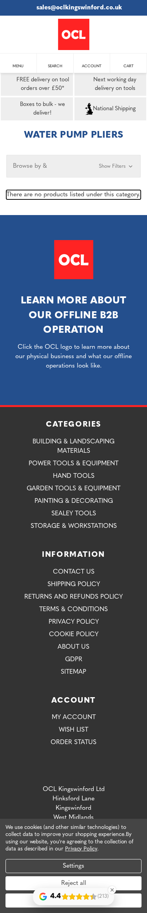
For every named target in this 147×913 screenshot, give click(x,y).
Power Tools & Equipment (73, 464)
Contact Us (73, 572)
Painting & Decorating (73, 501)
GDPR (73, 659)
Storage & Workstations (74, 526)
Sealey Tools (73, 514)
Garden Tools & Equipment (73, 489)
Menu (18, 66)
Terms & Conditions (73, 609)
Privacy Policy (74, 622)
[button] (73, 166)
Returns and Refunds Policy (73, 597)
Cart (128, 66)
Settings (73, 866)
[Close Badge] (112, 890)
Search (55, 66)
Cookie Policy (73, 634)
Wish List (73, 730)
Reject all (73, 883)
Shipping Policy (73, 584)
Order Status (73, 742)
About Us (73, 647)
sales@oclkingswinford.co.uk (79, 8)
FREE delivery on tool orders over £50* (42, 84)
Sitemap (73, 672)
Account (92, 66)
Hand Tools (73, 476)
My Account (74, 717)
